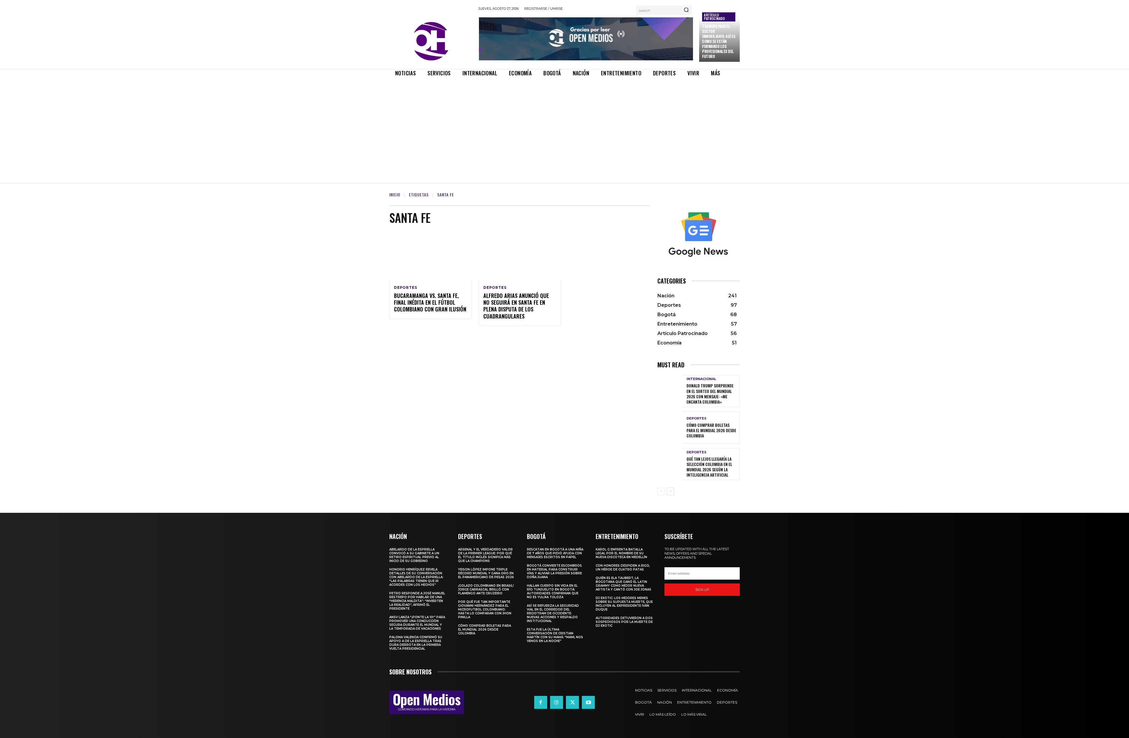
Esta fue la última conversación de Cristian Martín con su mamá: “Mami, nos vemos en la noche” (555, 635)
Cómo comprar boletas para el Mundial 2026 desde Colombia (711, 430)
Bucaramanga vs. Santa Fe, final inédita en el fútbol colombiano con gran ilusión (430, 302)
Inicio (394, 194)
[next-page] (670, 491)
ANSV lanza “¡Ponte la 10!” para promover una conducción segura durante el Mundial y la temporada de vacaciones (417, 623)
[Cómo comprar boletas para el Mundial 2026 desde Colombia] (669, 428)
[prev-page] (661, 491)
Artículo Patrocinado (714, 16)
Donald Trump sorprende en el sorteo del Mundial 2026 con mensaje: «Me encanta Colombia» (710, 393)
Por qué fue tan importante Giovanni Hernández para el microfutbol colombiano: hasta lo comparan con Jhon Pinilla (484, 609)
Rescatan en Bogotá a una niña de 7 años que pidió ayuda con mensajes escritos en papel (555, 553)
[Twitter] (572, 702)
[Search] (686, 10)
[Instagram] (556, 702)
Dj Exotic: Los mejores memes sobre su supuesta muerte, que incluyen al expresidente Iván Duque (624, 603)
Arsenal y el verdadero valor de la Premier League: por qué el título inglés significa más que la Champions (485, 555)
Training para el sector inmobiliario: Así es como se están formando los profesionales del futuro (718, 41)
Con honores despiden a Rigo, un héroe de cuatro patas (623, 567)
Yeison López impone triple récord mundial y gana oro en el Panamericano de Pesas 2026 (486, 573)
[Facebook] (540, 702)
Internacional (701, 379)
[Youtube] (588, 702)
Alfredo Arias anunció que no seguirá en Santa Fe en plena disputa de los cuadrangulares (516, 306)
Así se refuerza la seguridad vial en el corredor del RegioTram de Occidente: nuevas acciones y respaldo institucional (553, 613)
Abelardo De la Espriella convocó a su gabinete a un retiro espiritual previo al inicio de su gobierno (414, 555)
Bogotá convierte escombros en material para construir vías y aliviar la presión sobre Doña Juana (554, 571)
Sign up (702, 590)
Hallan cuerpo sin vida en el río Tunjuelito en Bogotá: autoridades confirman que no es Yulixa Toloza (552, 591)
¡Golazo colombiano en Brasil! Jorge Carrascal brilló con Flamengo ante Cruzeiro (486, 589)
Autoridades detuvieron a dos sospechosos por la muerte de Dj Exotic (624, 622)
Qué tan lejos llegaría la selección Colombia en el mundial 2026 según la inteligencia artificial (709, 467)
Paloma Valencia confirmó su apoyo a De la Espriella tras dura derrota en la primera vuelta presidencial (415, 643)
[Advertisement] (564, 124)
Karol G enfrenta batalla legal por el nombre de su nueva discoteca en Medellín (621, 553)
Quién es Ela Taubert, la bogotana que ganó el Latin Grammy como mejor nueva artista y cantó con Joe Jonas (623, 583)
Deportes (405, 287)
